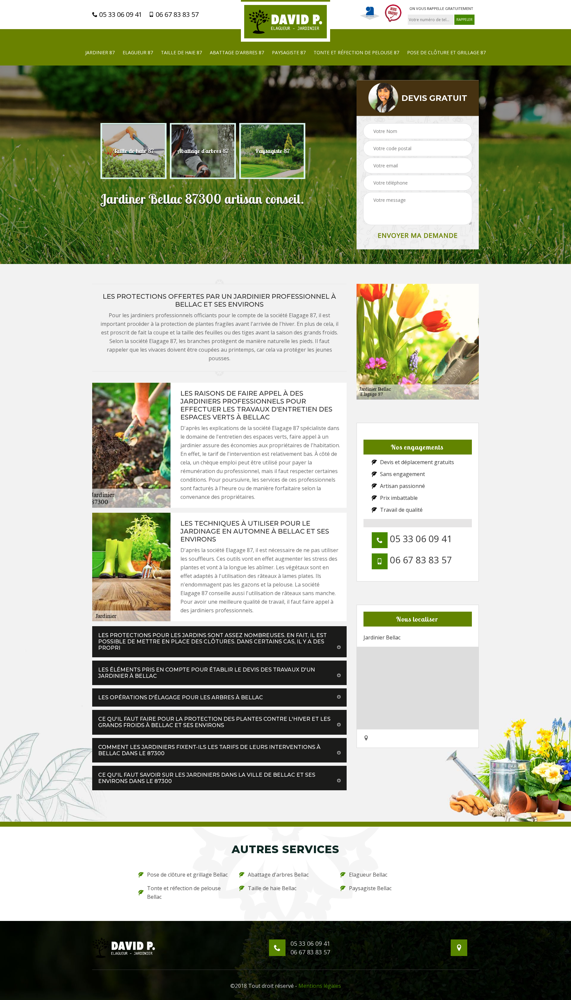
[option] (133, 151)
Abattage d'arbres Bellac (278, 874)
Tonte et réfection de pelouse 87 (356, 52)
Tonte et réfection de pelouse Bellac (184, 892)
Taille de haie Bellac (272, 888)
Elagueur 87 (138, 52)
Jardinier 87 (100, 52)
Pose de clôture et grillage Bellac (187, 874)
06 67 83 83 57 (176, 14)
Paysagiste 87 (289, 52)
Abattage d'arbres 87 (237, 52)
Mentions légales (319, 985)
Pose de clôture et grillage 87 (446, 52)
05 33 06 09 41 (119, 14)
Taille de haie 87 (181, 52)
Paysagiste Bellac (370, 888)
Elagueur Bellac (368, 874)
